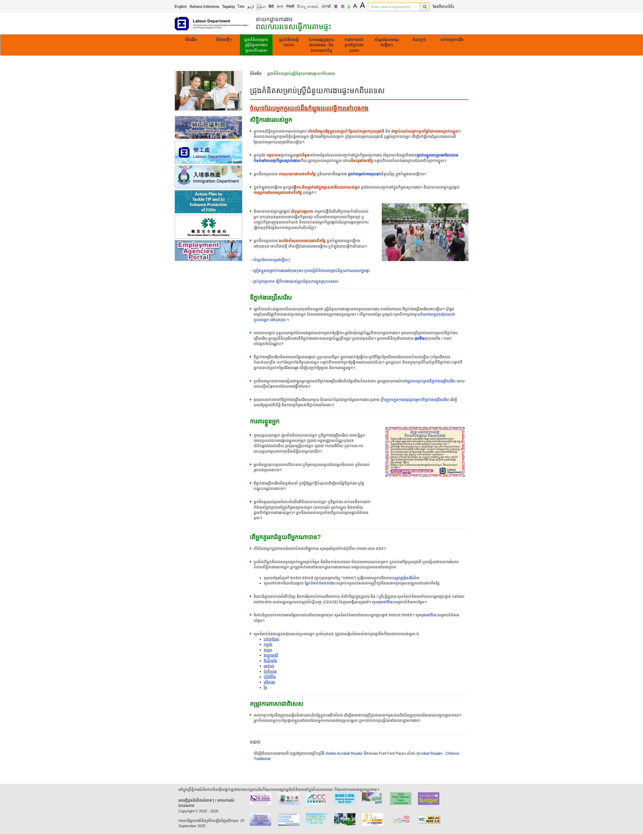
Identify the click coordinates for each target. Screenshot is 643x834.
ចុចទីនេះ (420, 338)
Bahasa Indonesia (204, 6)
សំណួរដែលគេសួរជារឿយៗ (386, 42)
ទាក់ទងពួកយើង (452, 39)
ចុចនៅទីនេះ (386, 602)
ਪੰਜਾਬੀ (326, 6)
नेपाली (290, 6)
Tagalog (228, 6)
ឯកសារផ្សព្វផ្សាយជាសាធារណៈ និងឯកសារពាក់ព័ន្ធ (321, 44)
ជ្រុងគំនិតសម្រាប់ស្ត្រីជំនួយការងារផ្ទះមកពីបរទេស (256, 44)
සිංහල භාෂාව (307, 6)
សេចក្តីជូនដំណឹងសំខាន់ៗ (196, 800)
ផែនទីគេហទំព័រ (443, 6)
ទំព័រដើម (191, 39)
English (181, 6)
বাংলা (280, 6)
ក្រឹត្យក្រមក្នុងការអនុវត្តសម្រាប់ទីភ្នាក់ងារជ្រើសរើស (415, 399)
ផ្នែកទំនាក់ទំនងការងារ (320, 583)
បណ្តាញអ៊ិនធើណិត (405, 578)
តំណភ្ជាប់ (419, 39)
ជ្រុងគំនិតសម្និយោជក (289, 42)
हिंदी (271, 6)
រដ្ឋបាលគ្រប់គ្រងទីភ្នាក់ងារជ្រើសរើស (431, 381)
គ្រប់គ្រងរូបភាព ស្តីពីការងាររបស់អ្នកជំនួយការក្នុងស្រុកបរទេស (295, 281)
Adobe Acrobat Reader (344, 753)
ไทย (241, 6)
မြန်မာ (261, 6)
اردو (250, 6)
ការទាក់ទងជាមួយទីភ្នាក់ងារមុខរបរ (354, 44)
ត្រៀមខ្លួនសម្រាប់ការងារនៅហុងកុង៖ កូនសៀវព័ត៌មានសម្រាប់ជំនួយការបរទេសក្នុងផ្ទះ (311, 270)
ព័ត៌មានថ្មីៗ (224, 39)
